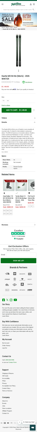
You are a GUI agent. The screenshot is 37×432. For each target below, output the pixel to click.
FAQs (4, 381)
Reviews (5, 225)
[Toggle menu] (4, 4)
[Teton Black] (29, 193)
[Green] (17, 193)
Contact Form (13, 362)
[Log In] (30, 4)
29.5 (8, 213)
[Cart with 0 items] (33, 4)
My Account (5, 343)
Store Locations (6, 408)
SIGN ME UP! (18, 261)
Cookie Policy (6, 388)
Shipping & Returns (8, 373)
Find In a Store (6, 105)
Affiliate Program (7, 411)
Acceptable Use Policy (9, 386)
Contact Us (5, 413)
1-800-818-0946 (9, 360)
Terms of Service (7, 391)
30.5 (11, 213)
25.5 (4, 210)
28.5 (4, 213)
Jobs (3, 406)
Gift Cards (5, 376)
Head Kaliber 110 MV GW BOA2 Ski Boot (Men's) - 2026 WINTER (8, 199)
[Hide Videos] (18, 118)
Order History (6, 345)
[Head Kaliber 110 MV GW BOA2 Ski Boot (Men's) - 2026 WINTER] (9, 185)
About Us (5, 401)
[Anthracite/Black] (4, 193)
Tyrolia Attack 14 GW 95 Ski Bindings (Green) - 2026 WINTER (21, 199)
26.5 (8, 210)
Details (4, 122)
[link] (18, 20)
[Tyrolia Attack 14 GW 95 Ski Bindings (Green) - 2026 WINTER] (21, 185)
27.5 (11, 210)
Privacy (4, 383)
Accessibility (6, 378)
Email (3, 255)
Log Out (4, 348)
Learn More (5, 316)
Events (4, 403)
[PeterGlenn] (18, 4)
